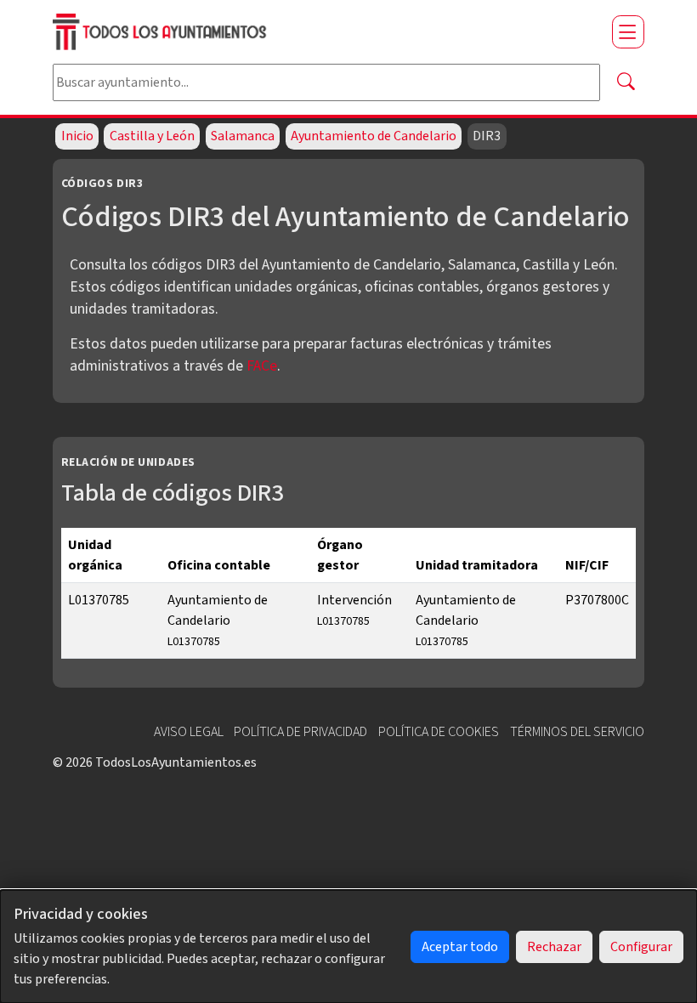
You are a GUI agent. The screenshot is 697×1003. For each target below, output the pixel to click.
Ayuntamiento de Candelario (373, 136)
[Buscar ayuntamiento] (625, 82)
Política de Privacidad (300, 731)
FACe (261, 366)
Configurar (641, 947)
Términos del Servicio (577, 731)
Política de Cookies (438, 731)
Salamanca (243, 136)
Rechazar (554, 947)
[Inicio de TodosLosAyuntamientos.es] (325, 32)
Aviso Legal (189, 731)
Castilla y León (152, 136)
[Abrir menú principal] (628, 31)
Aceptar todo (460, 947)
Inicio (77, 136)
